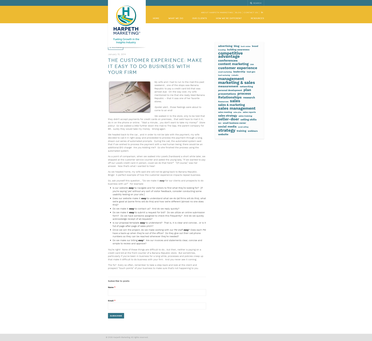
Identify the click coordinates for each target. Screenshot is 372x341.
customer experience (237, 67)
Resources (257, 18)
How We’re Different (229, 18)
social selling (243, 127)
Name (111, 287)
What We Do (175, 18)
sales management (236, 108)
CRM (252, 64)
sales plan (237, 112)
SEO (219, 123)
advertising (225, 45)
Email (111, 300)
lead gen (251, 72)
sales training (245, 116)
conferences (228, 60)
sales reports (249, 112)
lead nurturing (224, 75)
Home (156, 18)
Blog (238, 13)
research (249, 97)
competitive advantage (230, 55)
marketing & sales (236, 82)
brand (255, 46)
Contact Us (251, 13)
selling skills (248, 119)
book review (246, 46)
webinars (253, 131)
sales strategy (227, 115)
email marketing (225, 72)
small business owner (234, 123)
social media (227, 126)
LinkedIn (234, 75)
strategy (226, 130)
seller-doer (228, 119)
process (244, 93)
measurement (228, 86)
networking (246, 86)
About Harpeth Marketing (217, 13)
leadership (239, 71)
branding (222, 50)
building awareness (238, 49)
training (241, 131)
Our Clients (199, 18)
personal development (230, 90)
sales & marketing (231, 104)
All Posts (117, 47)
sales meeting (225, 112)
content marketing (233, 64)
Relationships (230, 97)
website (223, 134)
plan (247, 89)
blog (236, 45)
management (231, 78)
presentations (227, 93)
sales (235, 101)
